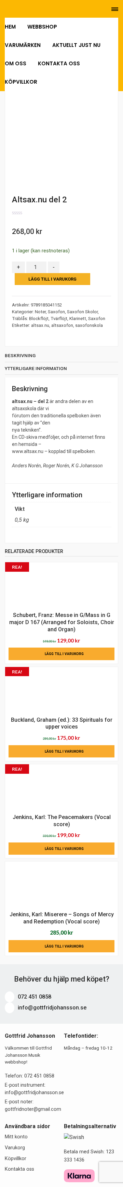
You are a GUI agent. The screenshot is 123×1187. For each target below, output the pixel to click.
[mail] (16, 9)
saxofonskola (89, 325)
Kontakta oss (59, 63)
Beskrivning (20, 355)
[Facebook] (26, 9)
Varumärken (23, 45)
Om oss (15, 63)
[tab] (61, 357)
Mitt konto (16, 1137)
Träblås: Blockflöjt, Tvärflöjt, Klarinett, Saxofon (58, 318)
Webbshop (42, 26)
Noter (40, 311)
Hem (10, 26)
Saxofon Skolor (82, 311)
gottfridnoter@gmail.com (33, 1109)
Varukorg (15, 1148)
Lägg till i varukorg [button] (64, 654)
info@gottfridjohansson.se (51, 1007)
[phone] (6, 9)
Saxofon (56, 311)
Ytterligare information (36, 368)
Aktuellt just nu (76, 45)
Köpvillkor (21, 81)
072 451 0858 (33, 996)
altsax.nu (40, 325)
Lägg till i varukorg (52, 279)
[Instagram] (36, 9)
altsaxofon (62, 325)
